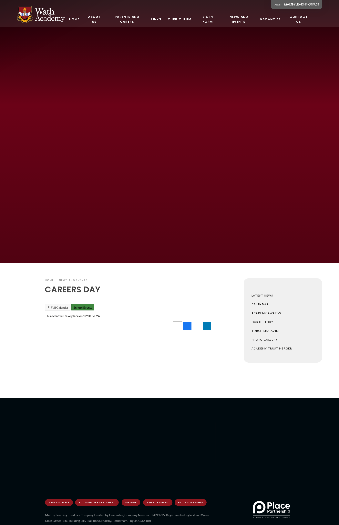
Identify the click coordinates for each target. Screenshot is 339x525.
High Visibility (58, 502)
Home (49, 280)
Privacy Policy (158, 502)
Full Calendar (59, 307)
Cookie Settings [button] (190, 502)
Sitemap (131, 502)
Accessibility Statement (97, 502)
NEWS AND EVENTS (73, 280)
